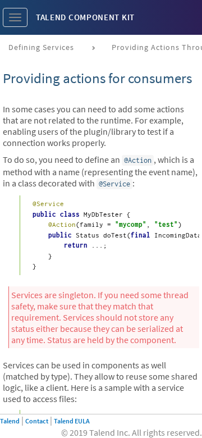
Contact (36, 421)
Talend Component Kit (85, 17)
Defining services (41, 47)
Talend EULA (72, 421)
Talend (10, 421)
